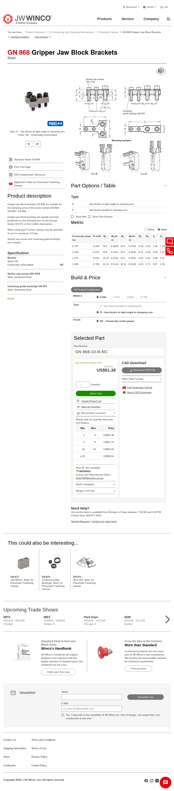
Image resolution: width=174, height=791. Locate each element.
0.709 (144, 297)
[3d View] (161, 71)
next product (42, 37)
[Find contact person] (170, 241)
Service (128, 19)
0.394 (103, 297)
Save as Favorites (91, 406)
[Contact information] (170, 251)
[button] (131, 7)
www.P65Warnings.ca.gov (89, 478)
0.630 (130, 297)
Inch (164, 229)
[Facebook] (146, 780)
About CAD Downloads (139, 392)
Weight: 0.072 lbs (85, 490)
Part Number (81, 346)
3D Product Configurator (87, 289)
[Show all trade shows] (168, 619)
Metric (151, 229)
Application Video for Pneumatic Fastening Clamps (37, 184)
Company (151, 19)
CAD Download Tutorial (139, 387)
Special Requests (80, 521)
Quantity (95, 384)
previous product (19, 37)
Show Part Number (102, 216)
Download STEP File (144, 370)
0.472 (117, 297)
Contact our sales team (104, 521)
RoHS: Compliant (85, 484)
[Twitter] (157, 780)
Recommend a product (93, 413)
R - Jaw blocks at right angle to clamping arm (126, 312)
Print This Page (22, 167)
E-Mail (65, 703)
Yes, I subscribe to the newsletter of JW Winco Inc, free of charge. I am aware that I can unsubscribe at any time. (113, 717)
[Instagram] (151, 780)
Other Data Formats (132, 378)
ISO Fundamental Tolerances (30, 174)
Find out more (138, 668)
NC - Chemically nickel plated (117, 321)
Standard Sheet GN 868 (27, 159)
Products (104, 19)
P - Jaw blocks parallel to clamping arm (121, 306)
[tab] (28, 143)
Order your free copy (58, 672)
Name (65, 691)
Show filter (81, 216)
